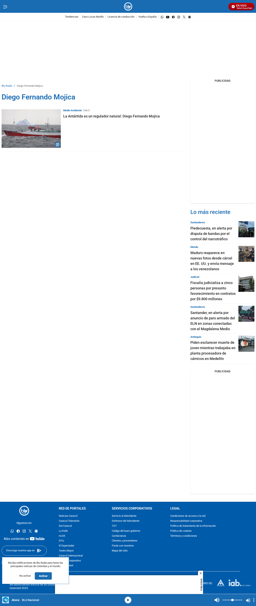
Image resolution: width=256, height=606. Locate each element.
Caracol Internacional (71, 555)
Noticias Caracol (68, 516)
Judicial (194, 276)
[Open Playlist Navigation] (253, 600)
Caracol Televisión (69, 521)
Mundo (194, 246)
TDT (114, 526)
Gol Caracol (65, 526)
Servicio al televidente (124, 516)
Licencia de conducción (121, 16)
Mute (217, 600)
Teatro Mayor (66, 550)
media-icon (128, 600)
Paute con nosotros (123, 546)
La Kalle (63, 531)
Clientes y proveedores (124, 541)
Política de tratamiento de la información (193, 526)
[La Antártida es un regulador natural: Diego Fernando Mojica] (31, 128)
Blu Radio (7, 86)
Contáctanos (119, 536)
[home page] (128, 6)
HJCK (62, 536)
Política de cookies (181, 531)
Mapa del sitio (120, 550)
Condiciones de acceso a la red (187, 516)
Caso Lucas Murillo (93, 16)
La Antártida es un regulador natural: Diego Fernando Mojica (111, 116)
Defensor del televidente (125, 521)
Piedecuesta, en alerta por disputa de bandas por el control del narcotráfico (211, 233)
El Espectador (66, 546)
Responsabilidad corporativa (186, 521)
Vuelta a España (147, 16)
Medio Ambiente (72, 110)
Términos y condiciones (183, 536)
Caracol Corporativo (70, 560)
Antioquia (195, 336)
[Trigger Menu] (5, 6)
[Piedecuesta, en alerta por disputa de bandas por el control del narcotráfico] (246, 229)
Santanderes (197, 222)
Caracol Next (66, 565)
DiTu (61, 541)
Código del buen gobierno (126, 531)
